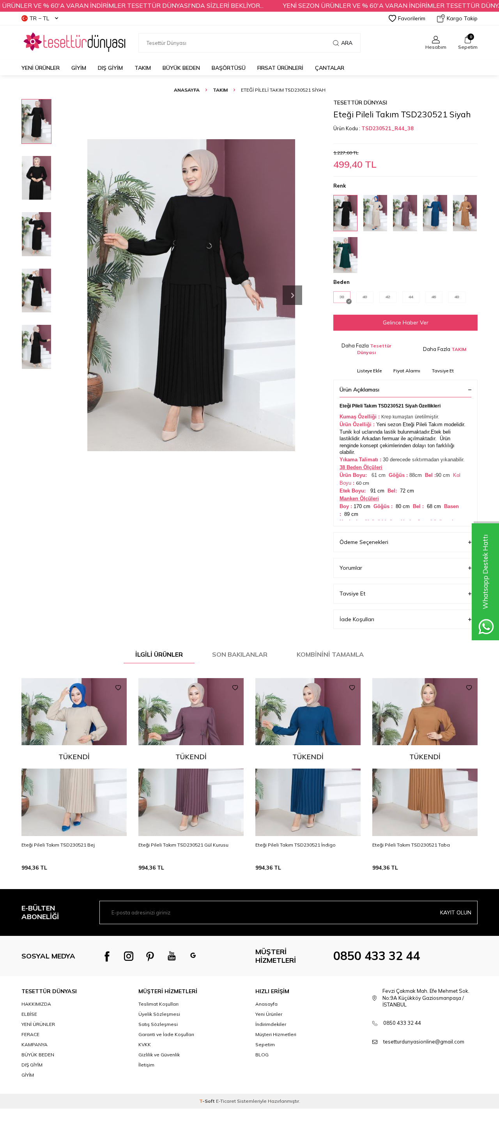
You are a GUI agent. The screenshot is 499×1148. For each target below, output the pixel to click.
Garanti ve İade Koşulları (166, 1034)
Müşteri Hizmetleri (275, 1034)
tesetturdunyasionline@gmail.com (423, 1041)
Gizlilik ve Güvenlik (159, 1055)
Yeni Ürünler (40, 67)
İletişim (146, 1065)
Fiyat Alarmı (406, 371)
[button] (292, 295)
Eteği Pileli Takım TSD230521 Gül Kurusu (183, 845)
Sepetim (265, 1044)
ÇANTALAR (329, 67)
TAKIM (142, 67)
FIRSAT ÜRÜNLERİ (280, 67)
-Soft (207, 1101)
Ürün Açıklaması (359, 389)
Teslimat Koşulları (158, 1004)
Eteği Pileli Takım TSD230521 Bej (58, 845)
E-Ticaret (226, 1101)
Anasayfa (187, 90)
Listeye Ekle (369, 371)
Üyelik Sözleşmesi (159, 1014)
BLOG (262, 1055)
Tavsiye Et (443, 371)
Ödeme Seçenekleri (364, 542)
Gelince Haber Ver (405, 322)
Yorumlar (351, 567)
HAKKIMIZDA (36, 1004)
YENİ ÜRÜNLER (38, 1024)
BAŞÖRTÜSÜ (229, 67)
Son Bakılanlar (239, 654)
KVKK (144, 1044)
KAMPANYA (34, 1044)
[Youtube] (171, 956)
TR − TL (39, 18)
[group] (191, 295)
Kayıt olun (455, 912)
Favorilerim (411, 18)
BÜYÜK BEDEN (181, 67)
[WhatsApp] (193, 956)
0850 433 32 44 (376, 955)
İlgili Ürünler (159, 654)
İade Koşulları (357, 619)
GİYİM (78, 67)
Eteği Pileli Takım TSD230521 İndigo (295, 845)
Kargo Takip (462, 18)
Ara (346, 42)
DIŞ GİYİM (110, 67)
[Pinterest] (150, 956)
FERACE (30, 1034)
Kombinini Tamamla (330, 654)
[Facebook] (107, 956)
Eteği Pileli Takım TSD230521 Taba (411, 845)
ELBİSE (29, 1014)
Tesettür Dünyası (360, 102)
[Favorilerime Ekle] (118, 688)
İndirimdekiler (270, 1024)
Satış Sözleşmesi (158, 1024)
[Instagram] (128, 956)
